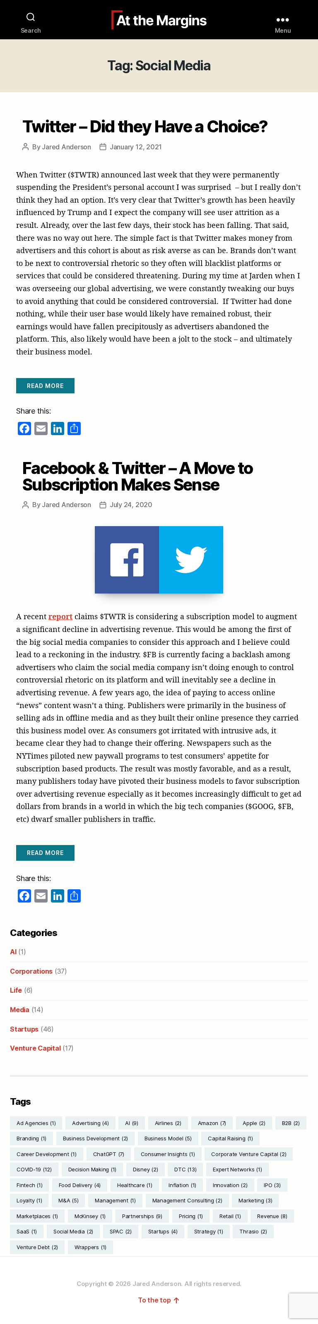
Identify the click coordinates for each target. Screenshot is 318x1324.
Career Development (47, 1154)
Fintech (29, 1185)
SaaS (27, 1231)
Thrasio (253, 1231)
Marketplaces (37, 1216)
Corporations (31, 971)
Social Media (73, 1231)
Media (19, 1010)
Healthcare (134, 1185)
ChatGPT (108, 1154)
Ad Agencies (36, 1123)
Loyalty (29, 1200)
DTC (185, 1169)
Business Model (168, 1138)
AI (13, 952)
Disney (145, 1169)
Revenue (272, 1216)
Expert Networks (237, 1169)
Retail (230, 1216)
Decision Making (92, 1169)
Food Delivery (80, 1185)
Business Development (95, 1138)
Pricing (191, 1216)
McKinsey (90, 1216)
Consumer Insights (168, 1154)
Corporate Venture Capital (248, 1154)
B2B (291, 1123)
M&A (68, 1200)
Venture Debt (37, 1247)
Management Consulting (187, 1200)
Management (115, 1200)
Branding (31, 1138)
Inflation (182, 1185)
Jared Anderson (66, 147)
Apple (254, 1123)
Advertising (90, 1123)
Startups (24, 1029)
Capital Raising (230, 1138)
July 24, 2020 (131, 504)
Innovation (230, 1185)
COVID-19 (34, 1169)
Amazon (212, 1123)
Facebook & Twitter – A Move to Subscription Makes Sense (137, 476)
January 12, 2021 (136, 147)
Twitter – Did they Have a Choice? (145, 126)
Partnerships (142, 1216)
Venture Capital (35, 1048)
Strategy (208, 1231)
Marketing (255, 1200)
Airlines (168, 1123)
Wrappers (90, 1247)
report (60, 616)
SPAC (121, 1231)
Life (16, 990)
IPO (272, 1185)
